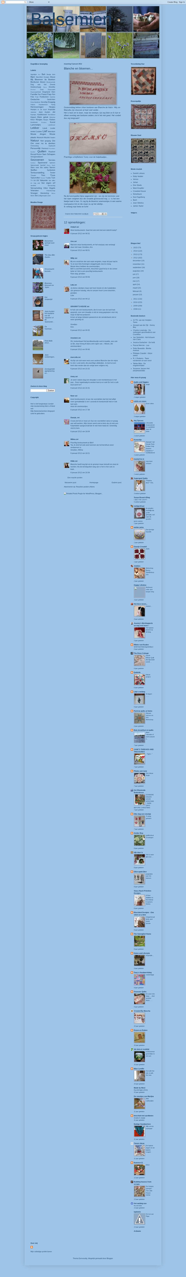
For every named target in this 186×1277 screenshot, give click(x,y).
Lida (72, 285)
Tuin (53, 178)
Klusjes (45, 120)
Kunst (52, 122)
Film (53, 94)
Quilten (41, 151)
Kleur (33, 120)
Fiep (49, 94)
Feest (44, 94)
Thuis (52, 175)
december (137, 261)
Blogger (110, 1258)
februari (136, 291)
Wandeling (44, 193)
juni (134, 278)
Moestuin (51, 132)
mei (134, 281)
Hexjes (52, 107)
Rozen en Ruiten (140, 1030)
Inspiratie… (150, 955)
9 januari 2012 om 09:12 (80, 299)
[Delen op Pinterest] (105, 213)
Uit (37, 180)
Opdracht (52, 146)
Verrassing (51, 185)
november (137, 264)
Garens (52, 97)
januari (136, 295)
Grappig (51, 102)
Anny (72, 377)
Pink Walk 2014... (48, 342)
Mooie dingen (38, 134)
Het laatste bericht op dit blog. (149, 630)
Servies (51, 160)
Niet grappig (45, 141)
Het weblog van (140, 1203)
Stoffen (34, 170)
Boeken (51, 79)
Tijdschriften (35, 178)
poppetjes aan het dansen (149, 876)
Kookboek (34, 122)
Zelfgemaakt (42, 196)
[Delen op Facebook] (102, 213)
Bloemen (39, 79)
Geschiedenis (35, 102)
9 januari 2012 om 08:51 (80, 250)
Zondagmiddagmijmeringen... (50, 371)
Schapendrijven (37, 157)
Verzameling (36, 188)
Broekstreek (50, 82)
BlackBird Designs (42, 77)
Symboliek (51, 170)
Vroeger (34, 193)
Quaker (33, 152)
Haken (33, 104)
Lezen (39, 131)
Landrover (51, 125)
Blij (32, 79)
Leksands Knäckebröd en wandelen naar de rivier (150, 427)
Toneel (43, 178)
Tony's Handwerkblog (143, 973)
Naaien (52, 137)
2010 (135, 302)
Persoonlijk (36, 148)
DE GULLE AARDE (141, 1049)
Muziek (47, 137)
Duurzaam (51, 89)
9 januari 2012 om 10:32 (80, 369)
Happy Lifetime (140, 585)
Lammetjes (36, 125)
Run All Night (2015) (141, 1090)
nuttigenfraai (139, 506)
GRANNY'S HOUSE (78, 306)
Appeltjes (34, 74)
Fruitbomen (44, 97)
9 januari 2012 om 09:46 (80, 349)
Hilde (72, 461)
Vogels (52, 188)
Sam (44, 154)
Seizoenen (37, 159)
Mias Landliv (139, 1069)
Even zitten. (150, 403)
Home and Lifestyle (142, 953)
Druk (42, 89)
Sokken (33, 163)
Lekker (35, 127)
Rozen (39, 154)
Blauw (52, 77)
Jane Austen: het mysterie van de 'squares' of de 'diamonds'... (50, 316)
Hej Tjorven (138, 421)
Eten (53, 92)
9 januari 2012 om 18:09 (80, 432)
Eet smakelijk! (48, 298)
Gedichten (51, 99)
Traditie (48, 178)
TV (32, 180)
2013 (135, 254)
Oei (53, 141)
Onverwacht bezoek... (49, 270)
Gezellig (44, 102)
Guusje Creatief (140, 547)
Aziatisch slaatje (139, 1118)
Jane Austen (44, 112)
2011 (135, 299)
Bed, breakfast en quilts (143, 730)
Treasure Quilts (140, 992)
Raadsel (52, 152)
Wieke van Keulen (141, 645)
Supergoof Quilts (141, 478)
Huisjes (33, 109)
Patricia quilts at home (143, 711)
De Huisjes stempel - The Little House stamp (150, 1190)
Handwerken (43, 104)
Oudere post (116, 483)
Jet (53, 112)
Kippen (33, 117)
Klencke (52, 117)
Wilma (73, 439)
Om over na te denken (43, 143)
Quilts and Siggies (141, 382)
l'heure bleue (139, 1143)
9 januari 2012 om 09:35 (80, 330)
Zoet (49, 196)
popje (148, 384)
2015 (135, 248)
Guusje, (73, 418)
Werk (32, 196)
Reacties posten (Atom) (85, 487)
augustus (137, 271)
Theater (33, 175)
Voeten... (149, 606)
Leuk (45, 128)
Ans (72, 241)
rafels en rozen (140, 401)
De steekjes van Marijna (144, 1096)
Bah (43, 74)
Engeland (46, 92)
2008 (135, 309)
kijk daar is (138, 852)
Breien (42, 82)
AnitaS (73, 227)
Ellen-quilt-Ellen (140, 872)
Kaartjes (33, 114)
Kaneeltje (138, 440)
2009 (135, 306)
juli (134, 274)
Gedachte (35, 99)
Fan (39, 94)
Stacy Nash (51, 165)
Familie (34, 94)
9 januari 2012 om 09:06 (80, 277)
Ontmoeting (35, 146)
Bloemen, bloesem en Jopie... (49, 285)
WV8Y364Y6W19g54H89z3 (143, 647)
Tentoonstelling (37, 172)
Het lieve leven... (140, 604)
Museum (40, 137)
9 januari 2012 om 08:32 (80, 234)
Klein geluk (42, 117)
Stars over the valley (39, 168)
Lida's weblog (139, 692)
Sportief (42, 165)
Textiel (52, 173)
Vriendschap (50, 190)
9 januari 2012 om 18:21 (80, 453)
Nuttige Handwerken (142, 1124)
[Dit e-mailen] (94, 213)
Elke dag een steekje (142, 814)
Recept (33, 154)
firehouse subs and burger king (150, 589)
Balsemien (71, 19)
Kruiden (43, 122)
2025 (147, 549)
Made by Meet (139, 1088)
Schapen (51, 154)
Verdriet (33, 185)
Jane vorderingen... (50, 357)
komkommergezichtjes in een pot (150, 1054)
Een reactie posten (75, 478)
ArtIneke (137, 1231)
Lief (45, 131)
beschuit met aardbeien (143, 1116)
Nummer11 (138, 1163)
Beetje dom (51, 74)
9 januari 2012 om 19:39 (80, 473)
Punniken (52, 148)
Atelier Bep (138, 833)
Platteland (44, 148)
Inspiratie (51, 109)
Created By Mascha (142, 1011)
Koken (52, 119)
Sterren (52, 168)
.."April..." (149, 754)
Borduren (35, 82)
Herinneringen (37, 107)
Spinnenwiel (35, 165)
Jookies (137, 566)
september (137, 267)
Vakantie (44, 180)
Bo (46, 80)
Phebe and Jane (140, 771)
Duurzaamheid (36, 92)
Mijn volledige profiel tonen (41, 1252)
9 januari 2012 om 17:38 (80, 410)
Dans (45, 87)
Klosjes (39, 119)
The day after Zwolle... (50, 256)
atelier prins (139, 527)
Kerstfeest (51, 114)
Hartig (53, 104)
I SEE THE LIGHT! (140, 500)
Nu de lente (138, 1206)
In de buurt (42, 109)
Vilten (45, 188)
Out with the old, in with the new (150, 1073)
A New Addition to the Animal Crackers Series (149, 900)
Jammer (33, 112)
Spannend (42, 162)
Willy (72, 258)
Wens (53, 193)
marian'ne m (139, 459)
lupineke (137, 1212)
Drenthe (52, 87)
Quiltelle (137, 672)
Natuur (35, 140)
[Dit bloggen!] (97, 213)
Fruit (36, 97)
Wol (36, 196)
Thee (43, 175)
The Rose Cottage (141, 653)
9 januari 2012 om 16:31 (80, 388)
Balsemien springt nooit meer (49, 243)
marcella (74, 357)
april (135, 284)
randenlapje (150, 975)
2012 (135, 258)
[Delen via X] (100, 213)
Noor (72, 396)
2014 (135, 251)
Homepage (94, 483)
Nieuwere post (70, 483)
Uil (34, 180)
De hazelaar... (49, 328)
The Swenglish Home (142, 934)
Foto (32, 97)
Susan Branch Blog (142, 497)
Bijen (33, 77)
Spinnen (52, 163)
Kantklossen (42, 115)
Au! (39, 74)
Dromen (33, 89)
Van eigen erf (48, 183)
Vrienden (35, 190)
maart (135, 288)
